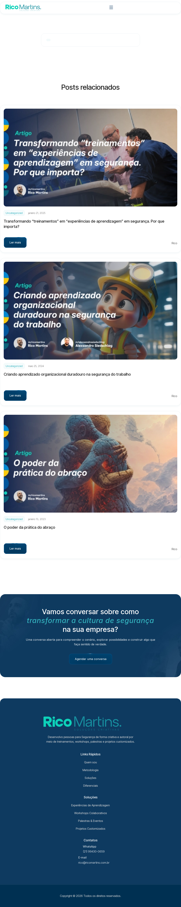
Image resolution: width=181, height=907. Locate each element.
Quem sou (90, 762)
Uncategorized (14, 212)
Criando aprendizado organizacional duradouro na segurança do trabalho (67, 374)
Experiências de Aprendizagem (90, 805)
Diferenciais (90, 785)
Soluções (90, 778)
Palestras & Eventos (90, 821)
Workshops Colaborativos (90, 813)
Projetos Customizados (90, 828)
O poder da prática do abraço (29, 527)
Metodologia (90, 770)
